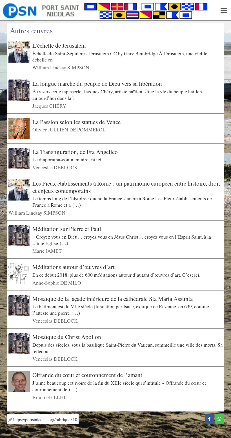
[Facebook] (209, 418)
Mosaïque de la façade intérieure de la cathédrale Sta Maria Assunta (112, 299)
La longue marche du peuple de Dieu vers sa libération (97, 83)
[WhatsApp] (219, 418)
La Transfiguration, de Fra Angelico (75, 151)
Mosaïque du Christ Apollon (66, 337)
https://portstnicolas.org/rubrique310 (44, 419)
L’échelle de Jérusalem (59, 45)
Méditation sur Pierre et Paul (66, 229)
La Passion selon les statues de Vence (76, 122)
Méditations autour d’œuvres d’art (73, 267)
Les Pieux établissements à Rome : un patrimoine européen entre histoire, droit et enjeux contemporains (126, 187)
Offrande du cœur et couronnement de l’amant (87, 375)
